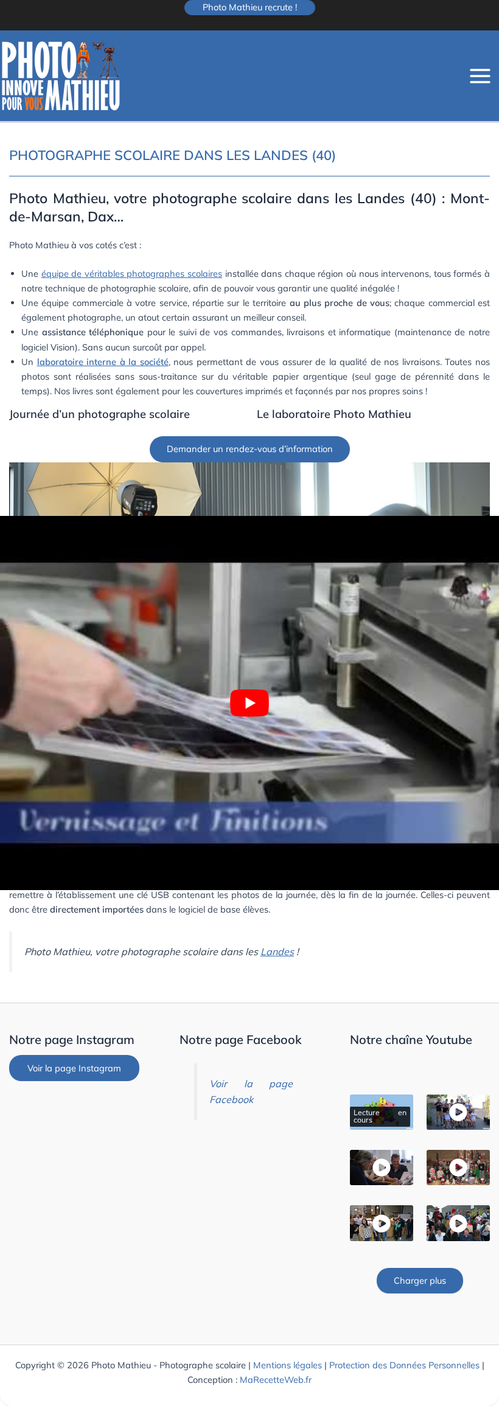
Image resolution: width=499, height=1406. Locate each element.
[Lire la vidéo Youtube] (249, 703)
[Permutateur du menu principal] (480, 76)
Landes (277, 951)
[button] (249, 7)
